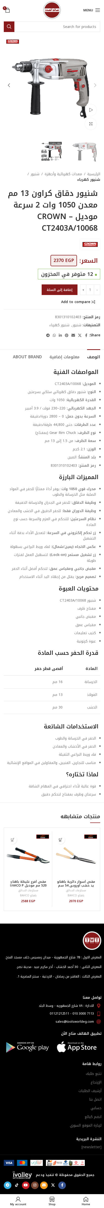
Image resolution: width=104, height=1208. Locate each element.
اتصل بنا (95, 1099)
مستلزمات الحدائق (76, 890)
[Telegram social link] (48, 335)
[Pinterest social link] (66, 335)
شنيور (35, 174)
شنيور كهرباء (88, 180)
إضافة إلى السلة (59, 290)
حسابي (96, 1108)
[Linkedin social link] (60, 335)
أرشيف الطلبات (90, 1090)
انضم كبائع (93, 1116)
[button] (95, 85)
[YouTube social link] (26, 1185)
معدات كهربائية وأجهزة (63, 174)
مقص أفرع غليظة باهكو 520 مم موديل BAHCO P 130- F (28, 885)
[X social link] (79, 335)
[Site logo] (52, 10)
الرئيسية (93, 174)
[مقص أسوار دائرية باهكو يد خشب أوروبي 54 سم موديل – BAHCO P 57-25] (76, 855)
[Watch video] (90, 110)
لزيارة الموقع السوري (85, 1125)
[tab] (93, 356)
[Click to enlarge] (90, 124)
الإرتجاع (96, 1082)
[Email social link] (73, 335)
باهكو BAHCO (76, 895)
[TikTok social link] (16, 1185)
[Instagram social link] (35, 1185)
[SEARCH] (9, 26)
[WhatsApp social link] (54, 335)
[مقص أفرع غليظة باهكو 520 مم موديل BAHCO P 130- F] (28, 855)
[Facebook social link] (86, 335)
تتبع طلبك (93, 1073)
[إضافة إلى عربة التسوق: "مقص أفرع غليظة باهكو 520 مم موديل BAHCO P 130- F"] (12, 839)
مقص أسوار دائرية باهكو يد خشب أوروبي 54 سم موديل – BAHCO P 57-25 (76, 885)
